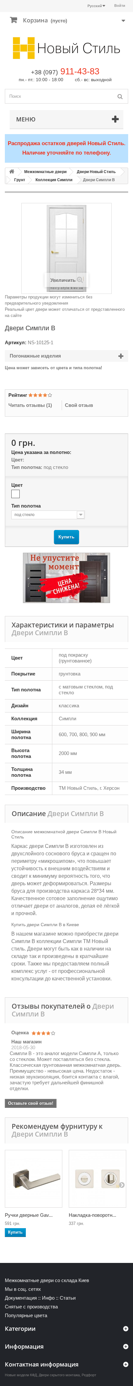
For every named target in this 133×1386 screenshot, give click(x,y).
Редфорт (89, 1375)
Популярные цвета (26, 1315)
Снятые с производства (31, 1306)
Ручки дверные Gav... (29, 1215)
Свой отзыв (79, 405)
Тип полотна (26, 506)
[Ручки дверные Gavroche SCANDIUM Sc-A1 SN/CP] (33, 1179)
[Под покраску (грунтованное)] (15, 494)
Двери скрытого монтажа (59, 1375)
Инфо (48, 1298)
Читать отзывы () (30, 405)
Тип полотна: (26, 467)
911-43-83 (79, 71)
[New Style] (66, 48)
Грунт (19, 180)
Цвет (17, 485)
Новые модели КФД (21, 1375)
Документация (21, 1298)
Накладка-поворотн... (92, 1215)
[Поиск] (120, 96)
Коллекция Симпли (54, 180)
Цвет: (17, 459)
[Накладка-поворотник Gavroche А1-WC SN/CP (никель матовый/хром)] (97, 1179)
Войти (119, 5)
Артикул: (15, 342)
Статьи (68, 1298)
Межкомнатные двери (45, 172)
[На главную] (11, 172)
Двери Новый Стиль (96, 172)
